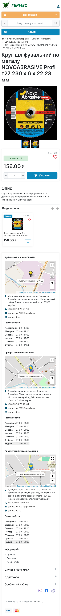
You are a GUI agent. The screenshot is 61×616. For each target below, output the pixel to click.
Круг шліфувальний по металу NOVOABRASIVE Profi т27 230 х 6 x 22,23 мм (16, 237)
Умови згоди (13, 562)
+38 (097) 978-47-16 (18, 309)
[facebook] (46, 590)
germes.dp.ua (14, 317)
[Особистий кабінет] (58, 6)
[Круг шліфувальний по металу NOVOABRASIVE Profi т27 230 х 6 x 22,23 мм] (30, 113)
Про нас (11, 554)
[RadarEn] (53, 590)
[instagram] (40, 590)
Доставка (11, 558)
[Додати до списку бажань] (55, 156)
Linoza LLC (37, 601)
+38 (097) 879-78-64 (18, 404)
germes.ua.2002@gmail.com (21, 313)
